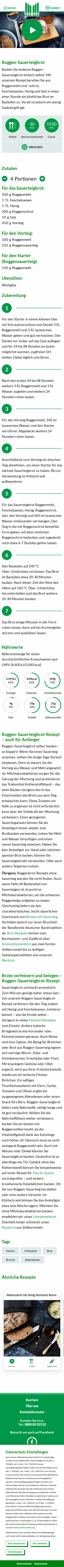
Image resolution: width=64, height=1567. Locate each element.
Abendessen (32, 1259)
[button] (58, 1333)
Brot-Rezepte (17, 933)
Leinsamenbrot (44, 1216)
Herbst (10, 1250)
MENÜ (11, 8)
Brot (49, 1250)
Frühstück (31, 1250)
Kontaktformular (32, 1412)
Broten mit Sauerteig (41, 917)
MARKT (55, 8)
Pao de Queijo (43, 1173)
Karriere (32, 1400)
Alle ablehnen (40, 1543)
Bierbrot (8, 960)
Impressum (40, 1563)
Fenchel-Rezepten (42, 1020)
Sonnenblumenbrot (16, 944)
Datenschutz (24, 1563)
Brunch (10, 1259)
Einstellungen (15, 1551)
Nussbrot (9, 1227)
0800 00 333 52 (35, 1424)
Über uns (32, 1406)
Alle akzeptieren (16, 1543)
